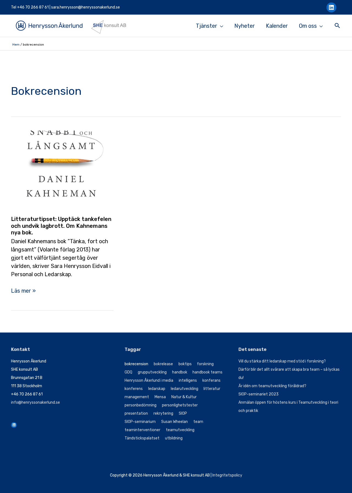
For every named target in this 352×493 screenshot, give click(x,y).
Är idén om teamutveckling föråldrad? (272, 386)
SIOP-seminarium (140, 421)
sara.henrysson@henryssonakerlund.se (85, 7)
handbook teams (207, 372)
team (198, 421)
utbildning (174, 438)
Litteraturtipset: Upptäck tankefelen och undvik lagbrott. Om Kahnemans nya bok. (61, 226)
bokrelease (163, 364)
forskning (205, 364)
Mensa (160, 397)
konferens (134, 388)
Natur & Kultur (184, 397)
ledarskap (156, 388)
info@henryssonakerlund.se (35, 402)
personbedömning (140, 405)
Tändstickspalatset (142, 438)
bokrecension (136, 364)
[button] (337, 26)
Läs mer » (23, 291)
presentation (136, 413)
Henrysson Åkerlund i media (149, 380)
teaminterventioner (142, 430)
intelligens (188, 380)
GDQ (128, 372)
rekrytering (163, 413)
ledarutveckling (184, 388)
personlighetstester (180, 405)
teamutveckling (180, 430)
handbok (179, 372)
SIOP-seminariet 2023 (258, 394)
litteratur (212, 388)
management (137, 397)
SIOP (183, 413)
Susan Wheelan (174, 421)
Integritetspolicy (227, 475)
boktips (185, 364)
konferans (211, 380)
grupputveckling (152, 372)
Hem (16, 44)
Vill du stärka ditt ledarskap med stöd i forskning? (282, 361)
